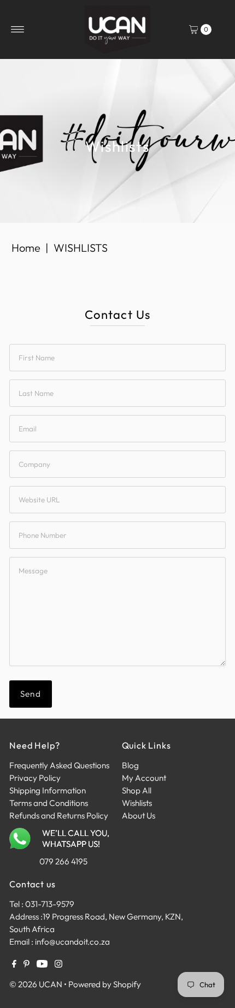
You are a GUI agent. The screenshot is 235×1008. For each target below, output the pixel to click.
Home (25, 247)
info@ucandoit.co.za (72, 941)
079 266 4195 (63, 861)
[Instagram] (58, 965)
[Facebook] (14, 965)
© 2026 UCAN (35, 984)
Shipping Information (47, 790)
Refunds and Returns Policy (58, 815)
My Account (144, 778)
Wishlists (137, 803)
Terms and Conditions (48, 803)
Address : (26, 916)
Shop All (136, 790)
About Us (138, 815)
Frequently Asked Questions (59, 765)
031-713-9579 (49, 904)
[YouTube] (42, 965)
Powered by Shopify (104, 984)
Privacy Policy (35, 778)
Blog (130, 765)
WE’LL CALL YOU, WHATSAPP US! (75, 838)
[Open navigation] (17, 29)
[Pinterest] (27, 965)
